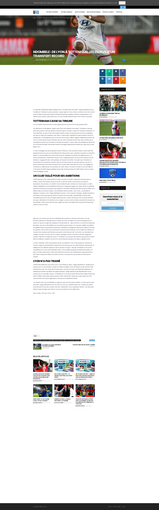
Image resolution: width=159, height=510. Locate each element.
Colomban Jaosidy (60, 379)
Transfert (77, 340)
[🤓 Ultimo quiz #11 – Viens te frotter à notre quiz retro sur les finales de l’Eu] (85, 365)
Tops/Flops (119, 12)
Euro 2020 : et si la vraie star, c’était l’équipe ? (41, 400)
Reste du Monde (80, 12)
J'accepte (122, 3)
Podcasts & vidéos (108, 12)
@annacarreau (38, 380)
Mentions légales (117, 506)
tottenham (69, 340)
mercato (37, 340)
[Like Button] (35, 336)
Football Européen (52, 12)
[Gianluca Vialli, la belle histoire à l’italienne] (64, 390)
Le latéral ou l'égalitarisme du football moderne (51, 346)
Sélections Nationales (94, 12)
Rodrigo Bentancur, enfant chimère (84, 345)
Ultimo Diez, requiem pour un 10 (111, 138)
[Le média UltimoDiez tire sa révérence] (112, 103)
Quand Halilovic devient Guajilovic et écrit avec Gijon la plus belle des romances (41, 376)
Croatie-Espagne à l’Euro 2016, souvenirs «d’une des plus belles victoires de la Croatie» (84, 401)
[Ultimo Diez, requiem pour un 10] (112, 127)
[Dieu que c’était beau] (112, 173)
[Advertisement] (64, 89)
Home (34, 17)
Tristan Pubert (59, 402)
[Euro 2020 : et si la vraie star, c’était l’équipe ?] (42, 390)
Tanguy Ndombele (59, 340)
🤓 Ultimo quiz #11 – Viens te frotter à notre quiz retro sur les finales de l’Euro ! (85, 375)
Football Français (66, 12)
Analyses (39, 17)
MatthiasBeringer (41, 60)
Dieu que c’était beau (107, 180)
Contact (123, 506)
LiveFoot (110, 506)
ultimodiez (104, 139)
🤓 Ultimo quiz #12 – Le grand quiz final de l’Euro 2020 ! (63, 375)
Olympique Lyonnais (47, 340)
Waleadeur (104, 182)
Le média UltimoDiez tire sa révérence (109, 114)
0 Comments (59, 60)
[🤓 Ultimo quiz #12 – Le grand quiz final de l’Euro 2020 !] (64, 365)
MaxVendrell (104, 117)
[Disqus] (64, 430)
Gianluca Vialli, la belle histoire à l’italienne (62, 400)
